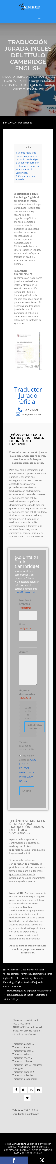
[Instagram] (24, 1090)
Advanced (26, 973)
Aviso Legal (24, 1146)
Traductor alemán (21, 1043)
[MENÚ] (39, 19)
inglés (6, 977)
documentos (39, 973)
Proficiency (27, 977)
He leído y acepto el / (27, 768)
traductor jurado (12, 986)
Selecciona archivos (35, 726)
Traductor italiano (21, 1054)
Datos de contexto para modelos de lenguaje (33, 1152)
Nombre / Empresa (25, 603)
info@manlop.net (26, 592)
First (49, 973)
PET (18, 977)
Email (25, 626)
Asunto (23, 652)
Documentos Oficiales (32, 969)
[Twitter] (27, 1098)
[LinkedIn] (31, 1090)
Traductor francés (21, 1050)
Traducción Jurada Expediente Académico (29, 990)
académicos (13, 973)
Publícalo (42, 1160)
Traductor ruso (20, 1064)
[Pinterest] (38, 1090)
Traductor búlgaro (22, 1061)
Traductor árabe (21, 1047)
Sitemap (25, 1150)
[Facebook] (16, 1090)
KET (12, 977)
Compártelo (14, 1160)
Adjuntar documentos (27, 694)
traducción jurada (33, 982)
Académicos (13, 969)
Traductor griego (21, 1057)
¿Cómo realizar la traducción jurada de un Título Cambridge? (27, 156)
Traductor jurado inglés (24, 1078)
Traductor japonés (22, 1071)
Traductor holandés (22, 1075)
